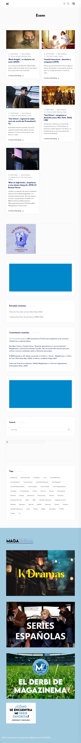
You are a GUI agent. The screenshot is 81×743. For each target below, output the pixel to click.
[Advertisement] (41, 277)
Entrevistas (41, 495)
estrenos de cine (16, 500)
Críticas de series (16, 56)
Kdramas (24, 56)
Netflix (39, 504)
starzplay (52, 509)
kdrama (13, 504)
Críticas (60, 56)
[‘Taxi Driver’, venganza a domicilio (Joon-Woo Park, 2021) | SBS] (58, 104)
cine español (56, 482)
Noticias (48, 504)
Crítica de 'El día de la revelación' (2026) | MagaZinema (28, 363)
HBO (34, 500)
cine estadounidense (17, 486)
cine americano (55, 477)
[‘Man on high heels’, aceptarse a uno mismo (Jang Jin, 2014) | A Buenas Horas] (22, 169)
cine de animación (42, 482)
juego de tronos (60, 500)
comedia (13, 491)
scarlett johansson (16, 509)
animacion (13, 477)
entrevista (30, 495)
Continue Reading (14, 76)
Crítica (34, 491)
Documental (61, 491)
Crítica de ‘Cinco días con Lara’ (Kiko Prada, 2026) (25, 312)
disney (51, 491)
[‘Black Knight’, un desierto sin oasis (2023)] (22, 48)
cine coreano (27, 482)
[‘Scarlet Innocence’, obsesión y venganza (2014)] (58, 48)
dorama (13, 495)
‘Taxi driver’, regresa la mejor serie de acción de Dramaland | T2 (22, 121)
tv (19, 513)
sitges (43, 509)
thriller (61, 509)
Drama (21, 495)
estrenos (61, 495)
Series (29, 56)
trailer (12, 513)
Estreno (51, 495)
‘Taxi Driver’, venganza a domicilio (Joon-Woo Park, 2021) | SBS (58, 117)
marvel (31, 504)
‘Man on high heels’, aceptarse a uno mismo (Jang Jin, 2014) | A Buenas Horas (22, 185)
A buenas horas (15, 177)
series (36, 509)
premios (65, 504)
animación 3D (25, 477)
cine (44, 477)
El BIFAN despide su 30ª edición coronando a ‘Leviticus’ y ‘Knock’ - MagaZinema (36, 356)
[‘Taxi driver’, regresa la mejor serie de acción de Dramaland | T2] (22, 108)
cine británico (15, 482)
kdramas (22, 504)
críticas (43, 491)
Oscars (56, 504)
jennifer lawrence (45, 500)
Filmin (27, 500)
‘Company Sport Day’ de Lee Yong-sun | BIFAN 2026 (26, 317)
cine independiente (59, 486)
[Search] (70, 428)
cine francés (44, 486)
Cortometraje (24, 491)
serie (28, 509)
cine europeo (32, 486)
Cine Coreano (53, 56)
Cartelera (36, 477)
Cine (47, 56)
